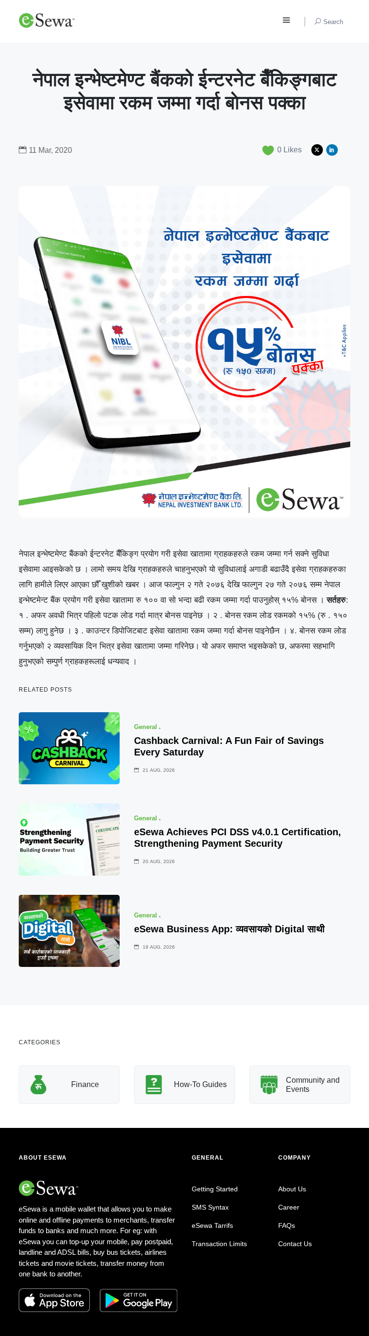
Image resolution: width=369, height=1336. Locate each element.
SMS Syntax (210, 1207)
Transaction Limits (219, 1244)
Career (288, 1207)
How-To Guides (200, 1084)
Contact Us (295, 1244)
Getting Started (215, 1189)
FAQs (286, 1225)
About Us (292, 1189)
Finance (85, 1084)
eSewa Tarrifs (212, 1225)
